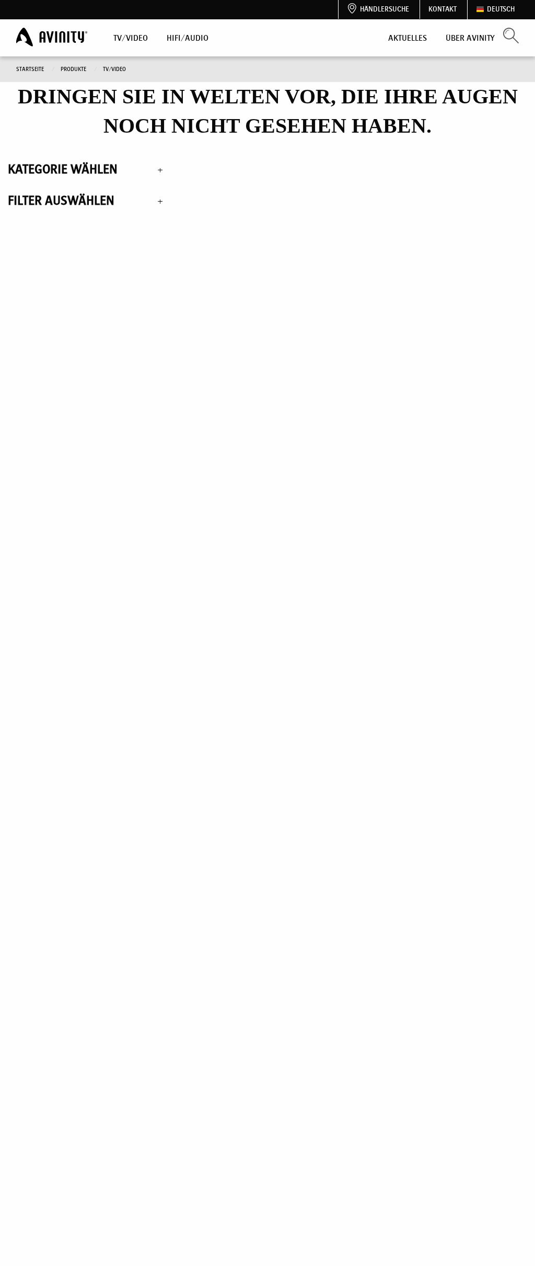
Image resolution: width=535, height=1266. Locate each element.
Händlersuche (384, 9)
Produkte (74, 69)
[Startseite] (52, 37)
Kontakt (442, 9)
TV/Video (130, 37)
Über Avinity (470, 37)
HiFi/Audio (187, 37)
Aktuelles (407, 37)
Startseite (30, 69)
